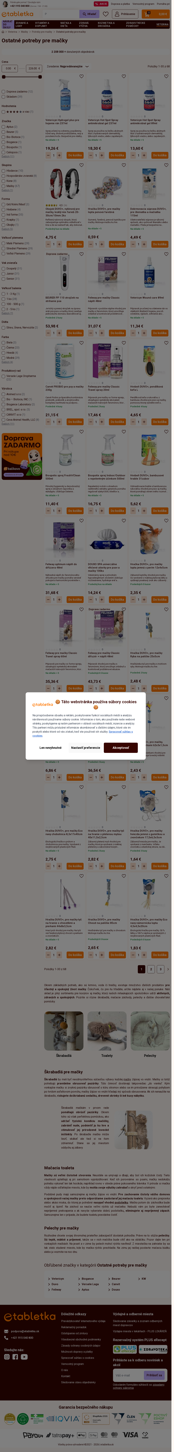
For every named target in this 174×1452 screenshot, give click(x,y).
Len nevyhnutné (51, 747)
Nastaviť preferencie (85, 747)
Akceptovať (121, 747)
